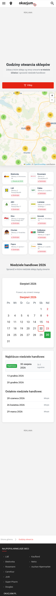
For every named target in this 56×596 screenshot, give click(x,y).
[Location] (11, 3)
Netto (34, 561)
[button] (4, 117)
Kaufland (35, 556)
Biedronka (10, 561)
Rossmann (10, 567)
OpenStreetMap (40, 164)
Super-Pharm (11, 582)
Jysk (7, 577)
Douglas (9, 587)
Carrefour (9, 572)
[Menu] (4, 3)
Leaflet (28, 164)
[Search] (52, 3)
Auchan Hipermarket (40, 567)
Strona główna (7, 539)
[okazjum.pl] (28, 3)
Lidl (7, 556)
